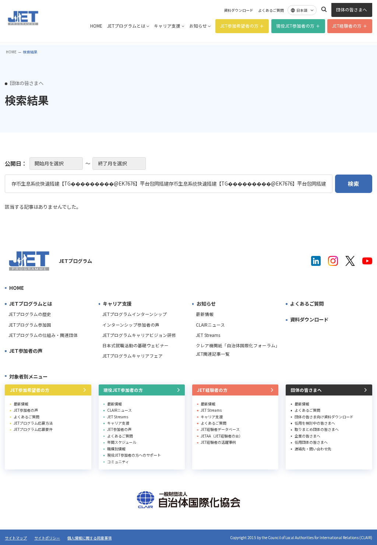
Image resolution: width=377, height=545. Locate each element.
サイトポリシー (47, 538)
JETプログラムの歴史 (29, 314)
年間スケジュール (121, 442)
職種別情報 (116, 448)
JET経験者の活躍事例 (218, 442)
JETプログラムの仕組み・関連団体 (43, 335)
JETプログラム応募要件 (33, 429)
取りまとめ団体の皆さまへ (317, 429)
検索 (324, 9)
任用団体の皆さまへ (311, 442)
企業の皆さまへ (307, 436)
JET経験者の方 (347, 26)
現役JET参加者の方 (295, 26)
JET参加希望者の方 (239, 26)
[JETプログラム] (29, 260)
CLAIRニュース (210, 325)
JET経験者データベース (220, 429)
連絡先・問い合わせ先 (313, 448)
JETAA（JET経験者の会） (222, 436)
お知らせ (198, 26)
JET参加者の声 (25, 350)
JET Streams (208, 335)
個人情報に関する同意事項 (89, 538)
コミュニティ (118, 461)
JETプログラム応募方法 (33, 423)
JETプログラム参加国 (29, 325)
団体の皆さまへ (351, 10)
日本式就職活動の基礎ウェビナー (135, 345)
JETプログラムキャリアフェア (132, 356)
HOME (96, 26)
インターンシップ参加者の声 (130, 325)
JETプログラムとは (126, 26)
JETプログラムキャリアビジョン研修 (139, 335)
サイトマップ (16, 538)
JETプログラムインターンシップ (134, 314)
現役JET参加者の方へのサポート (134, 455)
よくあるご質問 (271, 10)
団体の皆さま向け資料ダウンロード (324, 416)
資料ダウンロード (238, 10)
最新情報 (205, 314)
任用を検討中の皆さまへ (315, 423)
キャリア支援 (167, 26)
